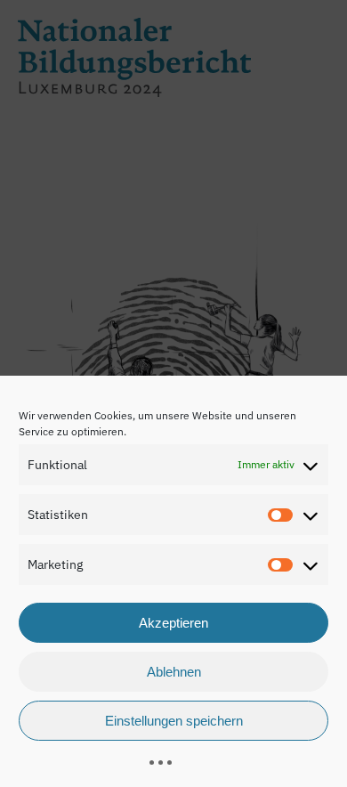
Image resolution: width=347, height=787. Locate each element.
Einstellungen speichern (174, 720)
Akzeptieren (173, 622)
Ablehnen (174, 671)
